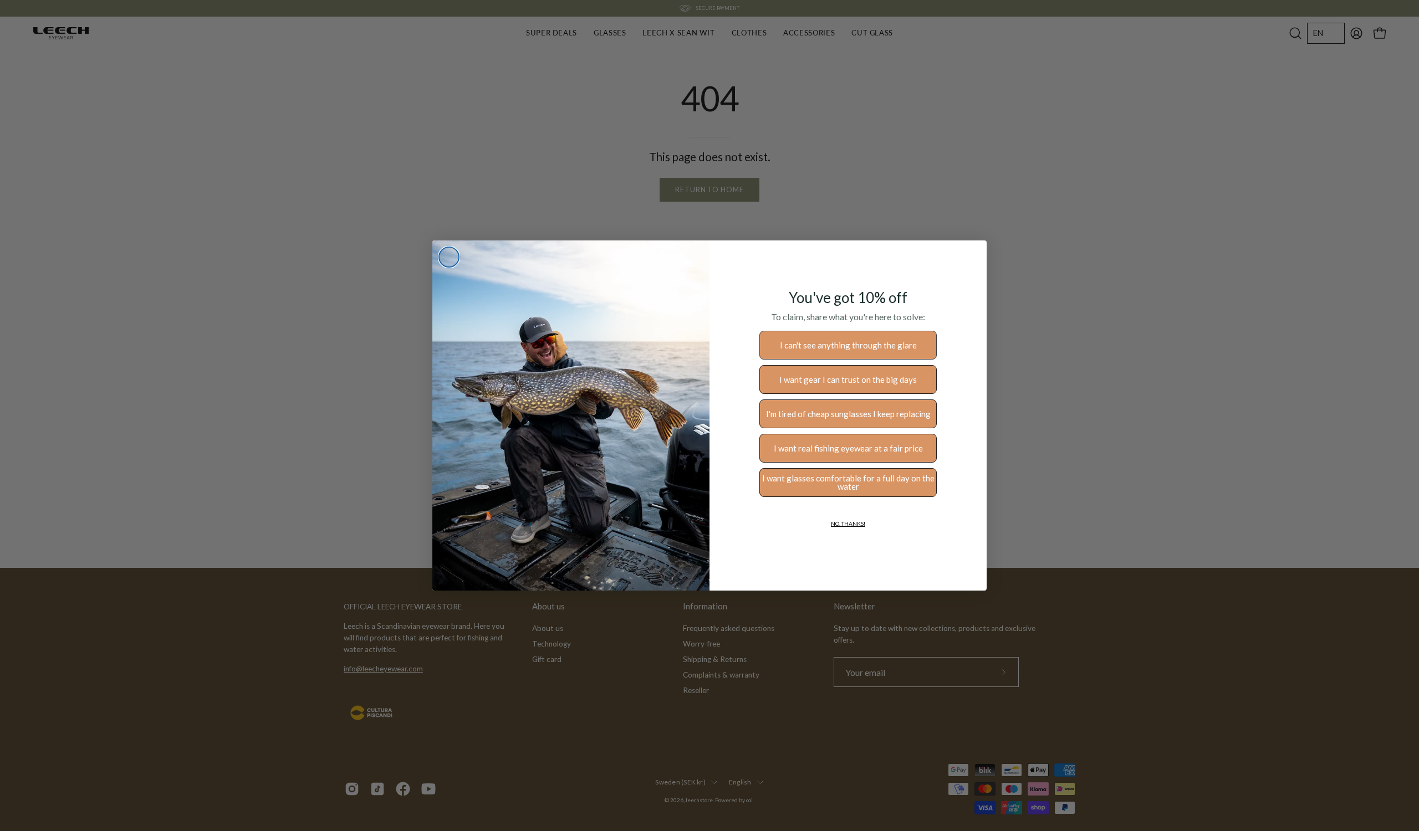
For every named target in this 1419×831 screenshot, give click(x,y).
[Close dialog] (449, 257)
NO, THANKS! (848, 523)
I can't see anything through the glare (848, 345)
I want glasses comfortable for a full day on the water (848, 482)
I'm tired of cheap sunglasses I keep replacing (848, 414)
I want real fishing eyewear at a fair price (848, 448)
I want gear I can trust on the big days (848, 379)
